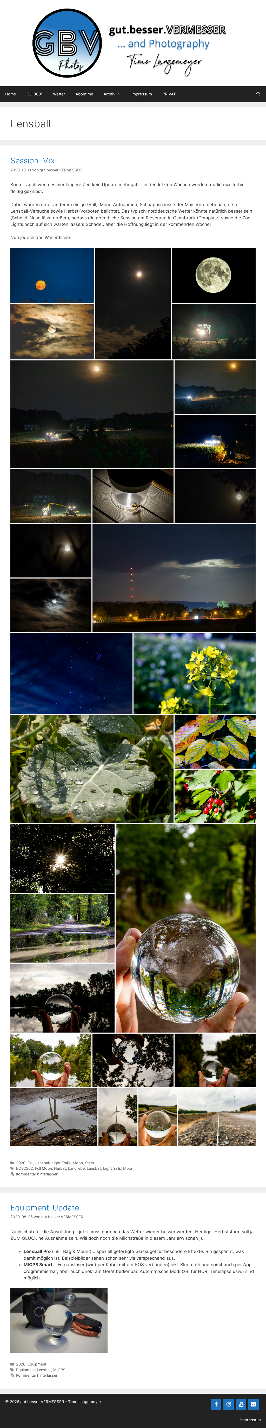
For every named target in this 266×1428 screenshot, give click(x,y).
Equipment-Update (44, 1207)
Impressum (141, 94)
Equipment (37, 1364)
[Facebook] (216, 1404)
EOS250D (24, 1168)
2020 (20, 1163)
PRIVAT (169, 94)
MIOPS (59, 1370)
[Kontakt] (253, 1404)
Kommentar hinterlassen (37, 1174)
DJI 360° (34, 94)
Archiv (109, 94)
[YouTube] (241, 1404)
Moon (78, 1163)
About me (84, 94)
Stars (89, 1163)
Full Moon (43, 1168)
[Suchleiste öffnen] (258, 94)
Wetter (59, 94)
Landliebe (76, 1168)
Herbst (60, 1168)
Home (10, 94)
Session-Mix (32, 160)
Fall (30, 1163)
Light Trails (61, 1163)
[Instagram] (228, 1404)
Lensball (42, 1163)
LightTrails (112, 1168)
